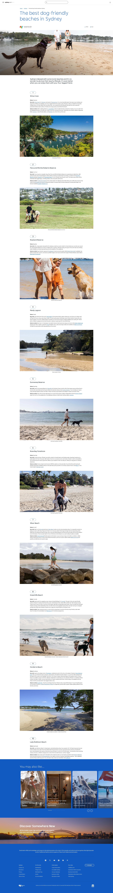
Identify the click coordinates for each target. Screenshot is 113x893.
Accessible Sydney (56, 869)
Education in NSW (56, 876)
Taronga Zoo (54, 102)
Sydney (20, 865)
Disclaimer (21, 869)
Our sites (70, 865)
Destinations (38, 867)
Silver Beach (51, 529)
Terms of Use (22, 876)
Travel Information (56, 867)
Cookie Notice (22, 874)
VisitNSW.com (71, 867)
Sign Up (22, 836)
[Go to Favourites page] (110, 2)
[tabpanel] (33, 789)
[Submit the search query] (46, 2)
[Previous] (88, 810)
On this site (38, 865)
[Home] (8, 2)
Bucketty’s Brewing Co (42, 183)
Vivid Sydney (71, 876)
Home (21, 8)
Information (55, 865)
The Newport (51, 251)
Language (89, 865)
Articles (25, 8)
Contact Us (21, 867)
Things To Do (38, 869)
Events (36, 874)
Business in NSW (55, 874)
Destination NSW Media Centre (75, 874)
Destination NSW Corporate (74, 869)
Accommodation (39, 876)
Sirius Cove (36, 102)
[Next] (91, 810)
